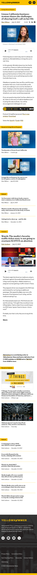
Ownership (19, 558)
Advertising (4, 562)
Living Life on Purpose (8, 9)
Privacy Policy (5, 554)
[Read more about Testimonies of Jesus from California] (18, 139)
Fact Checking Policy (7, 558)
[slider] (31, 108)
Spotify (12, 120)
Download (12, 116)
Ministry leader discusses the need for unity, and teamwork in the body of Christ (15, 209)
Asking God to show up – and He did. (13, 219)
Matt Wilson (5, 22)
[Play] (20, 109)
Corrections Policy (17, 554)
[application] (26, 109)
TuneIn (17, 120)
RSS (22, 120)
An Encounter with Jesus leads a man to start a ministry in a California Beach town (15, 199)
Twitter (30, 22)
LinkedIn (32, 22)
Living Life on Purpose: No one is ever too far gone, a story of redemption (14, 178)
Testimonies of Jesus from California (14, 150)
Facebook (35, 22)
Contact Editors (28, 558)
